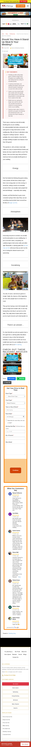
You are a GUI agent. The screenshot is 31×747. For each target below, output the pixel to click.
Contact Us (15, 657)
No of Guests (9, 435)
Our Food (17, 651)
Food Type (9, 400)
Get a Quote (23, 1)
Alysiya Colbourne (17, 493)
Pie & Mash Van (6, 728)
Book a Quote (15, 687)
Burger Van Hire (6, 719)
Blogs (7, 33)
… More (19, 577)
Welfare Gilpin (16, 606)
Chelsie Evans (16, 580)
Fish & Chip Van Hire (7, 716)
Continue (15, 470)
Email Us (15, 708)
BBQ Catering (6, 725)
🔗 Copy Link (7, 382)
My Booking (15, 691)
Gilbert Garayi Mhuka (16, 618)
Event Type (9, 393)
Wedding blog (12, 33)
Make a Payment (15, 704)
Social (20, 654)
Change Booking (15, 695)
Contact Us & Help (9, 675)
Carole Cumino (16, 530)
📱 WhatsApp (21, 378)
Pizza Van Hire (6, 722)
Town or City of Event (12, 407)
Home (3, 33)
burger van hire (13, 202)
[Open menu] (28, 6)
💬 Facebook (12, 378)
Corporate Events (7, 734)
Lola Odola (15, 513)
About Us (24, 651)
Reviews (14, 654)
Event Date (9, 413)
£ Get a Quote (20, 6)
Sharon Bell (15, 552)
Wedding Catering (7, 731)
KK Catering (18, 344)
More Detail (9, 442)
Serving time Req (15, 427)
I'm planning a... (9, 651)
